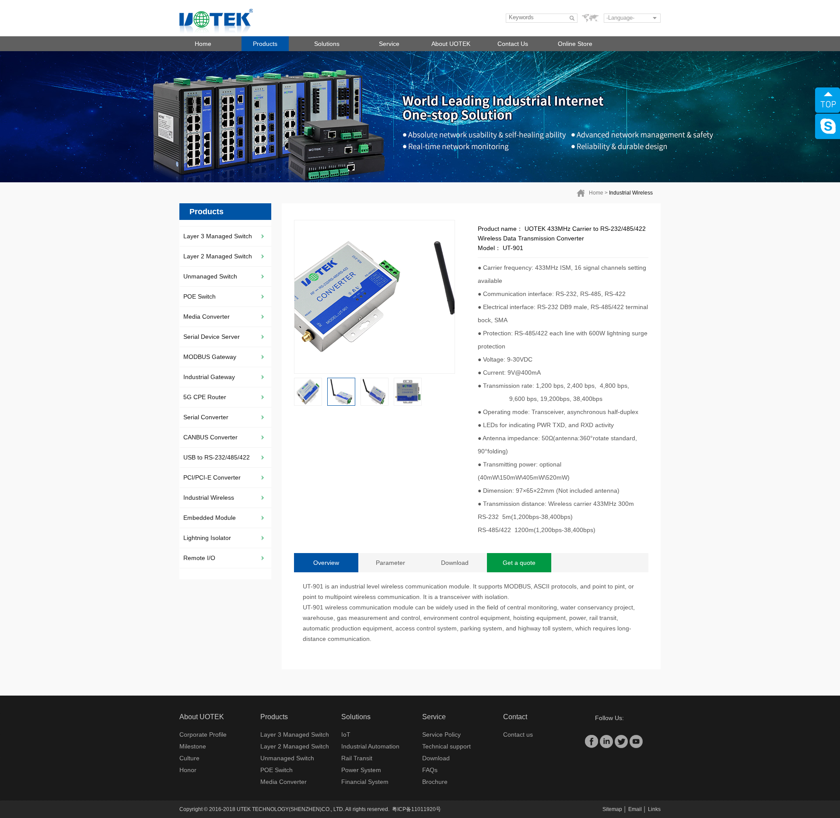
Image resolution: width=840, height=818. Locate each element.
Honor (187, 769)
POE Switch (199, 296)
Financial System (364, 781)
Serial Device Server (211, 336)
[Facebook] (591, 741)
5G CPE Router (204, 396)
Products (265, 43)
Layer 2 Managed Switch (217, 256)
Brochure (435, 781)
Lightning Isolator (207, 537)
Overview (326, 562)
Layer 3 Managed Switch (217, 236)
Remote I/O (199, 557)
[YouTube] (636, 741)
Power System (361, 769)
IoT (345, 734)
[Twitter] (621, 741)
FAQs (430, 769)
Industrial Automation (370, 746)
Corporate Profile (203, 734)
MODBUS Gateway (209, 356)
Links (654, 809)
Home (203, 43)
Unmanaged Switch (210, 276)
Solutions (327, 43)
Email (635, 809)
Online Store (575, 43)
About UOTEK (450, 43)
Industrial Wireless (631, 193)
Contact (515, 717)
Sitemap (612, 809)
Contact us (518, 734)
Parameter (390, 562)
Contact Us (512, 43)
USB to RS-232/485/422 (216, 457)
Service (389, 43)
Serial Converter (205, 417)
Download (455, 562)
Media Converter (206, 316)
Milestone (192, 746)
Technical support (446, 746)
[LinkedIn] (606, 741)
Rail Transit (356, 758)
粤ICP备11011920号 (416, 809)
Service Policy (441, 734)
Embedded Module (209, 517)
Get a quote (519, 562)
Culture (189, 758)
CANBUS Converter (210, 437)
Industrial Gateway (209, 376)
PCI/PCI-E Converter (212, 477)
